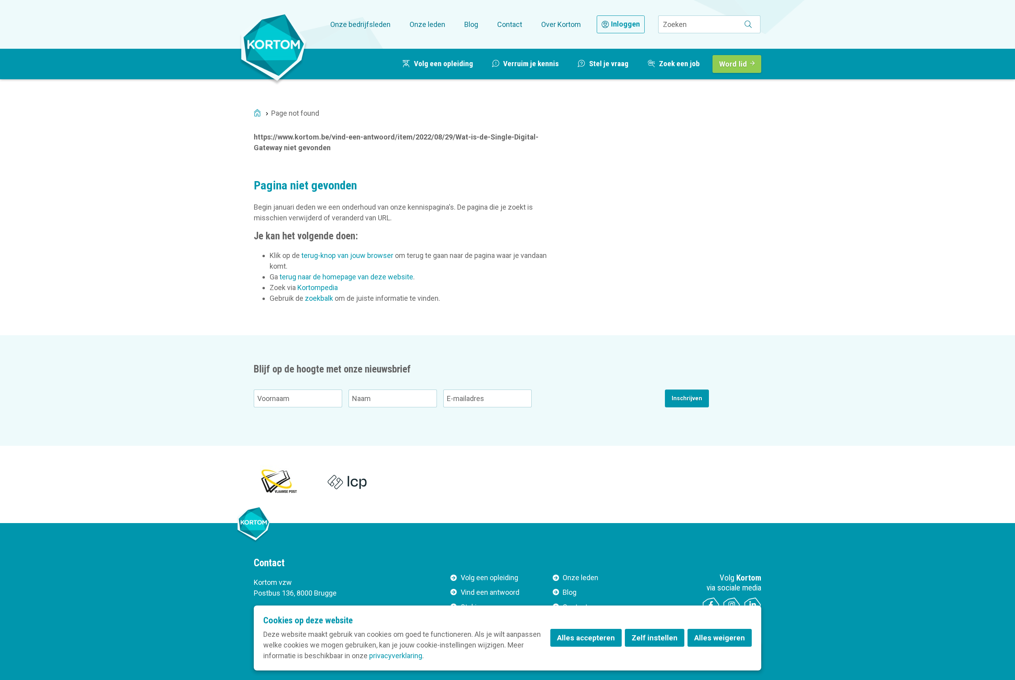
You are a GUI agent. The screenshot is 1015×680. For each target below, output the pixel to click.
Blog (471, 24)
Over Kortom (561, 24)
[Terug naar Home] (273, 47)
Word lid (733, 64)
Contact (509, 24)
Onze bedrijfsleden (360, 24)
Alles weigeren (719, 638)
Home (257, 113)
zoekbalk (319, 298)
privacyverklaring (395, 655)
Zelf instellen (655, 638)
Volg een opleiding (489, 577)
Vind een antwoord (490, 592)
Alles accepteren (586, 638)
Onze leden (427, 24)
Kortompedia (317, 287)
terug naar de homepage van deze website (346, 277)
